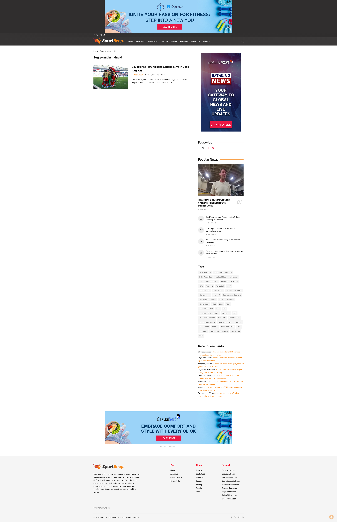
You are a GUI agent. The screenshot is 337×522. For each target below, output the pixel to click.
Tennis (174, 41)
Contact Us (175, 481)
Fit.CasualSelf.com (229, 477)
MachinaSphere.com (230, 484)
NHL (224, 308)
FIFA (201, 286)
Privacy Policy (176, 477)
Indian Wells (204, 290)
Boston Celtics (212, 281)
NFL (217, 308)
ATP (200, 281)
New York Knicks (206, 308)
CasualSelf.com (228, 474)
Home (130, 41)
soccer (239, 322)
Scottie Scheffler (225, 322)
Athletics (195, 41)
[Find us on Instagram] (101, 35)
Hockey (199, 484)
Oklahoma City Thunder (209, 313)
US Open (202, 331)
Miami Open (204, 304)
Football (140, 41)
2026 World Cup (205, 277)
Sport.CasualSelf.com (231, 481)
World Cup (235, 331)
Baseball (184, 41)
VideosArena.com (229, 499)
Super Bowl (204, 326)
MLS (221, 304)
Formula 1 (220, 286)
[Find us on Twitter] (97, 35)
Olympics (226, 313)
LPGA (221, 299)
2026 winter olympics (223, 272)
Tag (101, 51)
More (205, 41)
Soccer (164, 41)
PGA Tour (222, 317)
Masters (230, 299)
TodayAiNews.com (229, 495)
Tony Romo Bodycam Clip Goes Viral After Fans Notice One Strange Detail (213, 202)
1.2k (163, 75)
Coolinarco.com (228, 470)
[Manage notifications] (331, 517)
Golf (229, 286)
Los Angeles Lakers (207, 299)
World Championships (219, 331)
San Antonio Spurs (207, 322)
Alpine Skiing (221, 277)
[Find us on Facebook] (94, 35)
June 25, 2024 (150, 75)
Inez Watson (138, 75)
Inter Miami (217, 290)
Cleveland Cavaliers (229, 281)
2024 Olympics (205, 272)
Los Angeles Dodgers (232, 295)
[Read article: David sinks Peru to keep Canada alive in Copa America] (110, 77)
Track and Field (227, 326)
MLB (214, 304)
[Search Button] (243, 41)
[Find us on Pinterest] (104, 35)
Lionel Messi (204, 295)
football (209, 286)
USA (238, 326)
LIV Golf (217, 295)
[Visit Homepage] (108, 41)
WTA (201, 336)
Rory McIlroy (234, 317)
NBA (227, 304)
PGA (234, 313)
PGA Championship (207, 317)
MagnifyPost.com (229, 491)
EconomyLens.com (229, 488)
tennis (215, 326)
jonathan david (110, 51)
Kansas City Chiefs (234, 290)
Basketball (153, 41)
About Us (174, 474)
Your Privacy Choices (101, 508)
